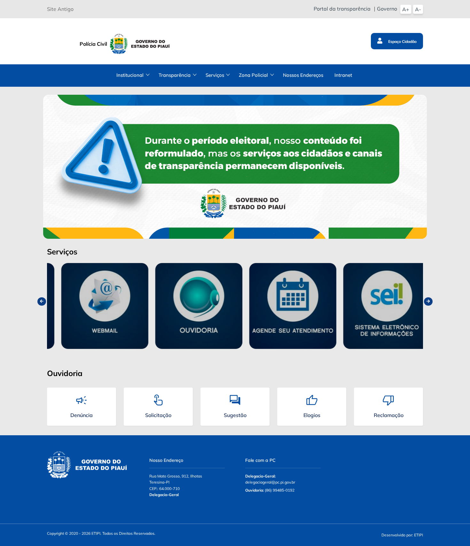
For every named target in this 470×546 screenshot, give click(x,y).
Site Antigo (60, 9)
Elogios (311, 415)
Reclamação (388, 415)
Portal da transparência (342, 8)
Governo (387, 8)
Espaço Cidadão (402, 41)
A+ (405, 9)
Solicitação (158, 415)
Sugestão (235, 415)
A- (418, 9)
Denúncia (81, 415)
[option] (94, 306)
